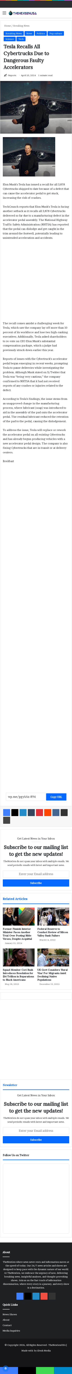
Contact (7, 1325)
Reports (12, 75)
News (29, 33)
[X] (14, 812)
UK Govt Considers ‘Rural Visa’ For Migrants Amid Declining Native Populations (52, 974)
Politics (41, 33)
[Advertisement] (36, 282)
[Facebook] (6, 812)
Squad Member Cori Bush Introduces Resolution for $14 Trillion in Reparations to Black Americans (18, 974)
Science (10, 39)
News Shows (10, 1314)
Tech (21, 39)
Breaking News (21, 25)
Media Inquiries (11, 1330)
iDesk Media (44, 1350)
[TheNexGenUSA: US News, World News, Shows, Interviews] (23, 12)
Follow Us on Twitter (16, 1155)
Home (7, 25)
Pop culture (55, 33)
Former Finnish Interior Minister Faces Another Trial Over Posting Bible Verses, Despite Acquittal (17, 933)
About (6, 1319)
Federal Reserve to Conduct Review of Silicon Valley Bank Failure (52, 932)
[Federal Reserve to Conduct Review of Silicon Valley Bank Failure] (53, 917)
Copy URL (56, 796)
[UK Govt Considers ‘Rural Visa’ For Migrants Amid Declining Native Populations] (53, 957)
